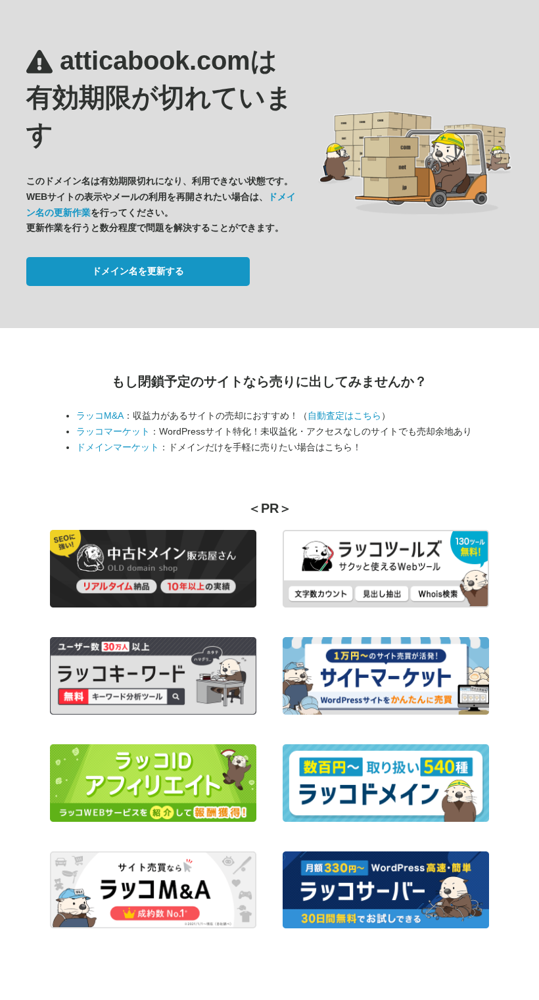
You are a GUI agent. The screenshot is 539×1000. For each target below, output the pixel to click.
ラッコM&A (100, 415)
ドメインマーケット (117, 447)
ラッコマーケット (113, 431)
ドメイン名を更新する (138, 271)
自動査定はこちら (344, 415)
